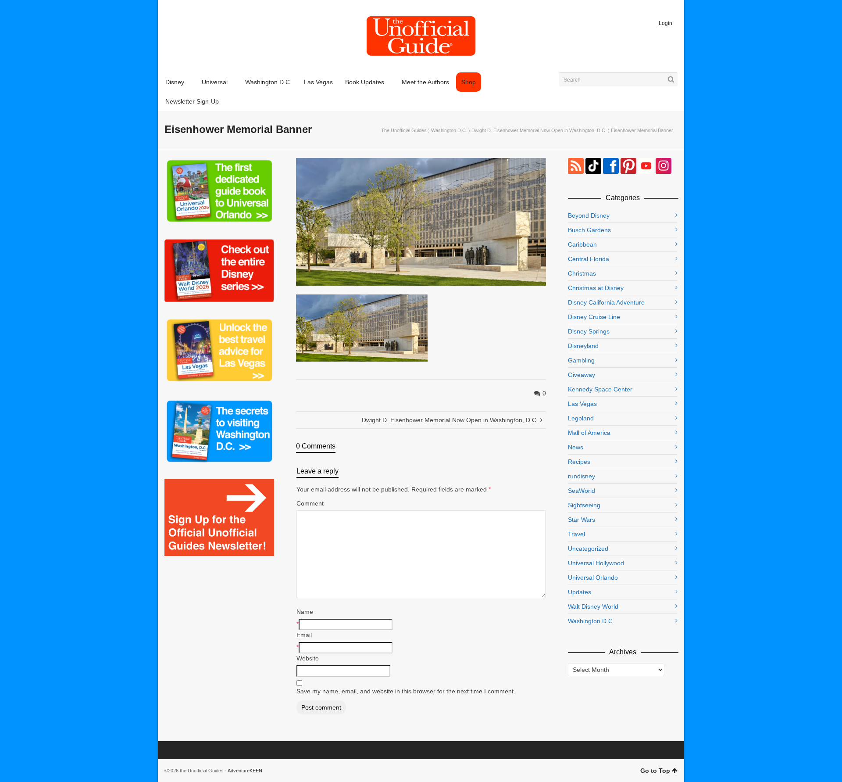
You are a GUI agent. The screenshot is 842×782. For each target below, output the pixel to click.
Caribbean (582, 244)
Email (304, 635)
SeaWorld (581, 490)
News (575, 447)
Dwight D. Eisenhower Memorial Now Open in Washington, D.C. (539, 130)
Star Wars (581, 519)
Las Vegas (582, 403)
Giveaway (581, 374)
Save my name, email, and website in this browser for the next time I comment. (405, 691)
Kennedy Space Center (600, 389)
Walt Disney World (593, 606)
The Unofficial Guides (404, 130)
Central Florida (588, 258)
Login (665, 23)
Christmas (582, 273)
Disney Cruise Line (594, 316)
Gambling (581, 360)
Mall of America (589, 432)
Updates (579, 591)
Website (307, 658)
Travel (576, 534)
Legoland (581, 418)
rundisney (581, 476)
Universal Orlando (593, 577)
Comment (310, 503)
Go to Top (655, 770)
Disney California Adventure (606, 302)
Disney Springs (589, 331)
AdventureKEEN (245, 770)
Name (304, 611)
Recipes (579, 461)
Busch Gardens (589, 229)
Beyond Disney (589, 215)
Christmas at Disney (596, 287)
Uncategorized (588, 548)
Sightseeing (584, 505)
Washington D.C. (449, 130)
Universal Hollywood (596, 563)
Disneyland (583, 345)
